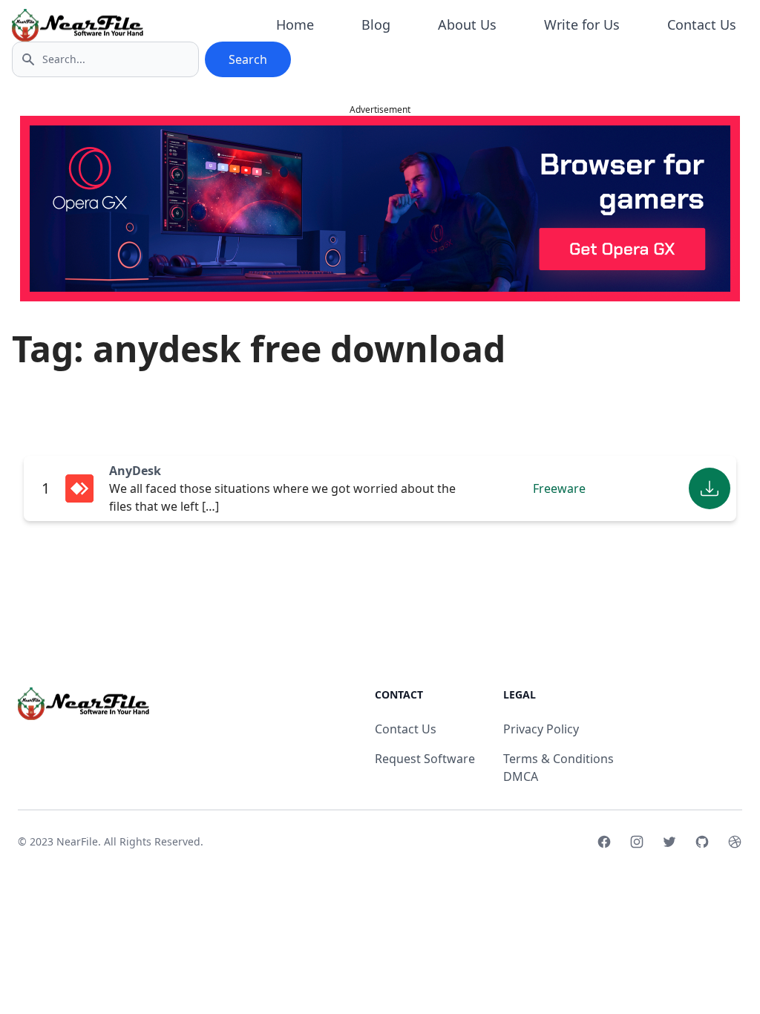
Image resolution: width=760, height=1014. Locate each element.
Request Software (425, 758)
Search (248, 59)
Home (295, 24)
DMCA (520, 776)
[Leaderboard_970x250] (380, 208)
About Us (467, 24)
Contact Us (701, 24)
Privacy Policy (541, 729)
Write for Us (582, 24)
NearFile (77, 841)
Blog (375, 24)
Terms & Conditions (558, 758)
